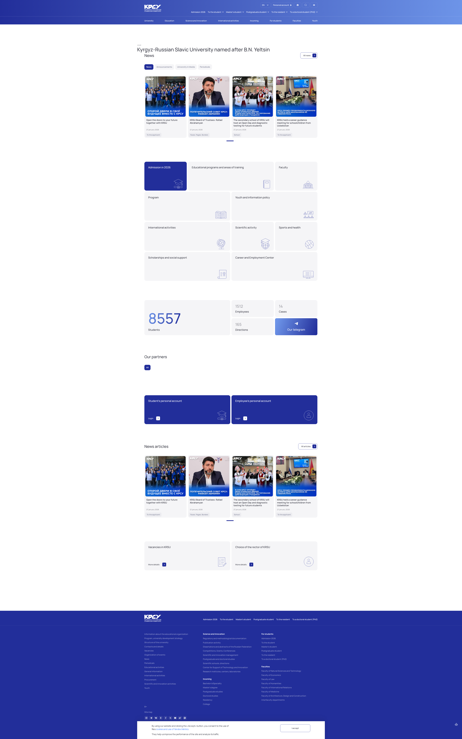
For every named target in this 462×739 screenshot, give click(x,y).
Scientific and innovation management (220, 655)
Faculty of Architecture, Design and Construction (283, 695)
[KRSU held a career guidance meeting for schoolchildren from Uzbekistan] (296, 106)
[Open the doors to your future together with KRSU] (165, 106)
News (146, 659)
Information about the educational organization (166, 634)
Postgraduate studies (213, 691)
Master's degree (210, 687)
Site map (148, 712)
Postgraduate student (271, 650)
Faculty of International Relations (276, 687)
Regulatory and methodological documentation (224, 638)
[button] (230, 520)
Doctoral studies (210, 695)
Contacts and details (153, 646)
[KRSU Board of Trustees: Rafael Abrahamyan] (209, 106)
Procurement (150, 679)
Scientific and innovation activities (160, 683)
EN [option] (263, 5)
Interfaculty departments (273, 700)
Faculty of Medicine (270, 691)
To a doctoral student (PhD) (274, 659)
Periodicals (149, 663)
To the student (268, 642)
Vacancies (149, 650)
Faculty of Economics (271, 675)
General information (153, 671)
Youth (147, 688)
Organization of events (154, 654)
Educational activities (154, 667)
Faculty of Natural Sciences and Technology (281, 671)
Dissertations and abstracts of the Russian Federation (227, 646)
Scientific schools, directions (216, 663)
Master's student (269, 646)
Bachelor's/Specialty (212, 683)
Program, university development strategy (163, 638)
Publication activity (212, 642)
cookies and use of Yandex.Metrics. (172, 729)
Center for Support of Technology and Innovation (225, 667)
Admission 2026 (268, 638)
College (206, 704)
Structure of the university (156, 642)
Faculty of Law (267, 679)
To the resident (268, 655)
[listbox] (265, 5)
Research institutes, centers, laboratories (221, 671)
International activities (154, 675)
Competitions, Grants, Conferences (219, 650)
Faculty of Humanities (271, 683)
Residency (207, 700)
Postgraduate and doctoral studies (219, 659)
